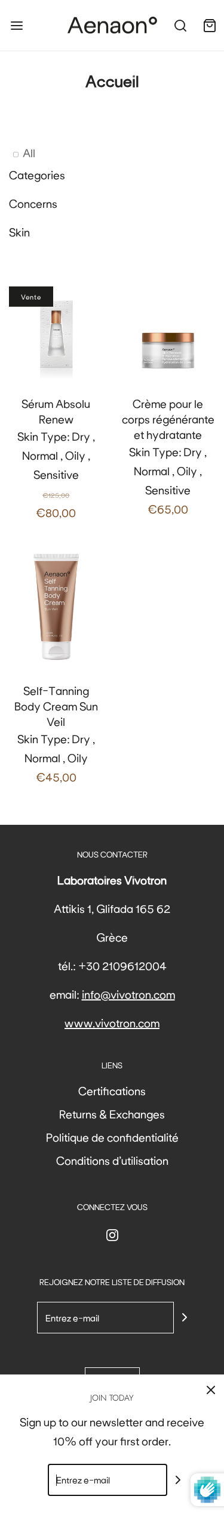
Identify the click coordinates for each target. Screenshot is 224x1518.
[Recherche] (180, 25)
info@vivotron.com (128, 994)
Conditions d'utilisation (112, 1160)
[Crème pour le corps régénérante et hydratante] (168, 333)
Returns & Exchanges (112, 1113)
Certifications (112, 1090)
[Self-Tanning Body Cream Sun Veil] (56, 605)
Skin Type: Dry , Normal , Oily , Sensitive (56, 457)
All (29, 152)
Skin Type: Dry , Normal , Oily (56, 733)
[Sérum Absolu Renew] (56, 333)
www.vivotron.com (112, 1022)
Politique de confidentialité (112, 1137)
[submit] (184, 1317)
